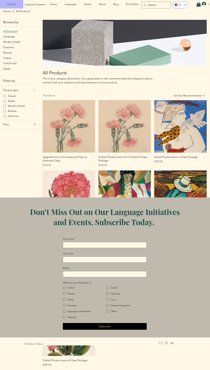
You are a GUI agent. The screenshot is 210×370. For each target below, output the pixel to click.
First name (69, 238)
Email (66, 268)
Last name (68, 253)
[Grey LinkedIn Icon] (205, 185)
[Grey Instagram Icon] (205, 191)
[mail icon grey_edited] (205, 179)
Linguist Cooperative (37, 4)
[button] (198, 4)
